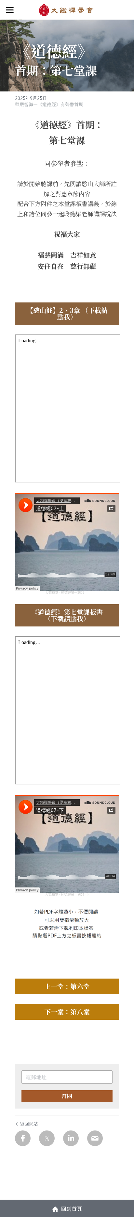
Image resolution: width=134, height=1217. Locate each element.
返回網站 (29, 1123)
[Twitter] (47, 1138)
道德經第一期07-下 (75, 894)
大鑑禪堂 (51, 592)
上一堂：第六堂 (67, 986)
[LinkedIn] (71, 1138)
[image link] (67, 9)
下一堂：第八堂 (67, 1011)
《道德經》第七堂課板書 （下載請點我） (67, 615)
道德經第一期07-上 (75, 592)
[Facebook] (23, 1138)
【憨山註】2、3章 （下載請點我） (67, 313)
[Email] (95, 1138)
